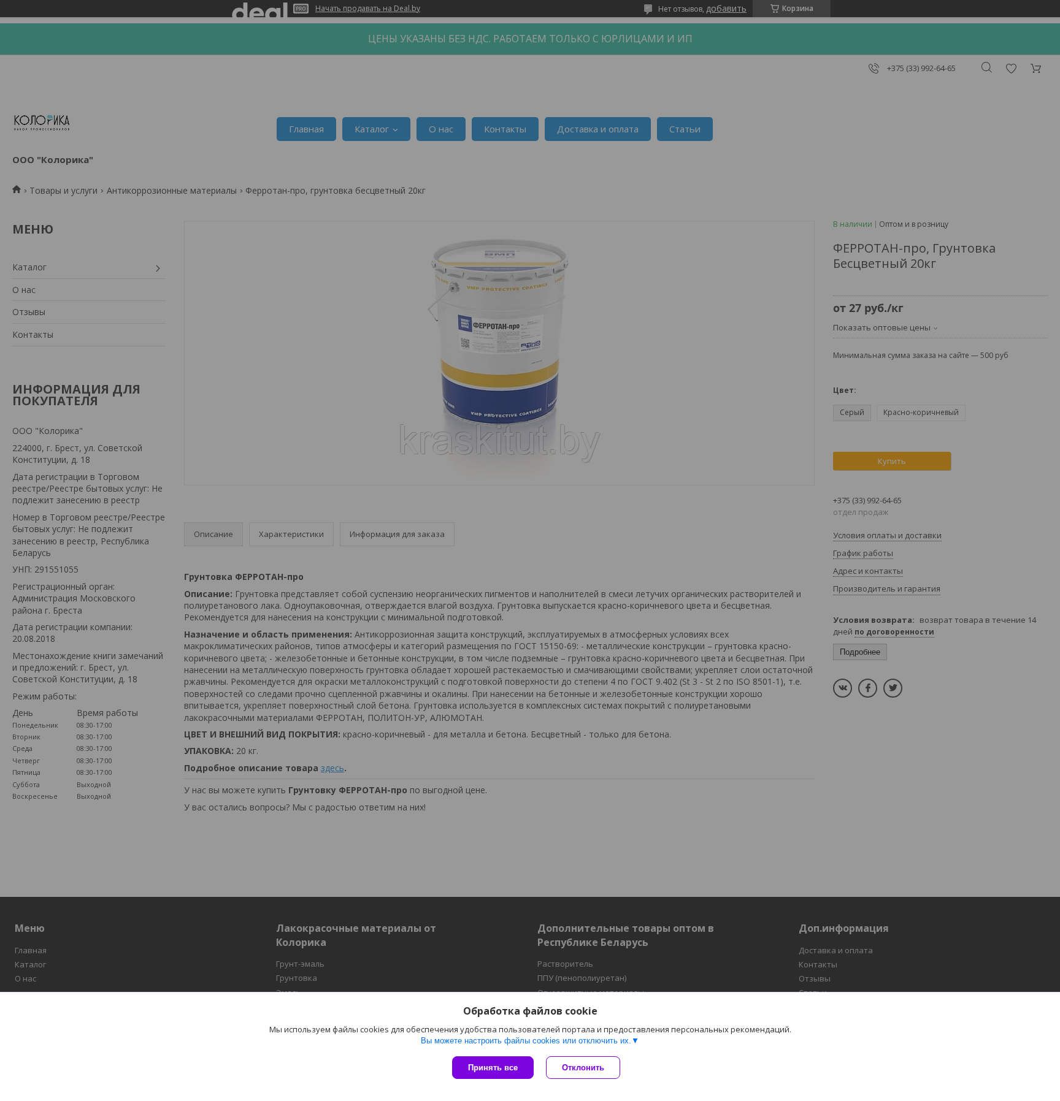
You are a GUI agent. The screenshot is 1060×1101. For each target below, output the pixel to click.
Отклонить (583, 1067)
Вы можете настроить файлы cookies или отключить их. (526, 1040)
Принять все (493, 1067)
